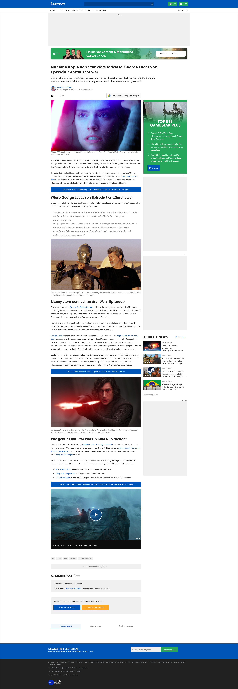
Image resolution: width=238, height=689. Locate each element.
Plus (174, 4)
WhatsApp (77, 671)
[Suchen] (152, 4)
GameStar (51, 668)
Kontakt (127, 662)
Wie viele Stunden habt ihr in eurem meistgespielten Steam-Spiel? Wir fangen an (173, 375)
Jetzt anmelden (169, 649)
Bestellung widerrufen (103, 662)
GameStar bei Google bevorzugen (125, 95)
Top (126, 626)
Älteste (95, 626)
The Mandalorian (63, 469)
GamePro (59, 668)
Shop (185, 4)
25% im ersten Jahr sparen (170, 54)
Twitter (50, 671)
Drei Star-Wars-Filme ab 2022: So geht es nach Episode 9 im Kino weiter (96, 371)
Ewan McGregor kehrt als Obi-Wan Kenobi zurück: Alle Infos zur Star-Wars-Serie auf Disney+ (96, 484)
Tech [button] (82, 10)
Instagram (64, 671)
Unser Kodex (69, 662)
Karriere (113, 662)
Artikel (59, 558)
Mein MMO (67, 668)
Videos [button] (75, 10)
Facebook (57, 671)
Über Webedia (79, 662)
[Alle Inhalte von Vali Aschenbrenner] (53, 88)
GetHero (74, 668)
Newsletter (120, 662)
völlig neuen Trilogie (64, 454)
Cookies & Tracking (179, 662)
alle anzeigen (180, 337)
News (65, 558)
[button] (53, 10)
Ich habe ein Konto (66, 607)
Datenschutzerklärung (164, 662)
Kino (52, 558)
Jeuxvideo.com (83, 668)
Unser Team (60, 662)
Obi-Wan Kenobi (63, 477)
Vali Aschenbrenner (64, 87)
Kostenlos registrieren (95, 607)
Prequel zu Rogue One (65, 473)
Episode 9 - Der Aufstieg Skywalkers (97, 444)
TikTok (71, 671)
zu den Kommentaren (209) (94, 566)
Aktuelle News (155, 337)
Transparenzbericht (54, 664)
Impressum (51, 662)
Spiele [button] (61, 10)
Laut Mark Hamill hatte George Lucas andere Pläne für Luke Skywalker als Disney (96, 189)
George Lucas (57, 335)
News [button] (68, 10)
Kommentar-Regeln (73, 588)
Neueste (66, 626)
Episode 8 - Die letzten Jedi (81, 307)
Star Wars (73, 558)
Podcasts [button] (90, 10)
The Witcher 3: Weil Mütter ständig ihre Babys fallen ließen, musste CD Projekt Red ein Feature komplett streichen (173, 363)
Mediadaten (152, 662)
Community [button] (101, 10)
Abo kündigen (89, 662)
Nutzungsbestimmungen (139, 662)
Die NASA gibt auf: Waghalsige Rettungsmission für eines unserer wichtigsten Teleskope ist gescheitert (172, 350)
